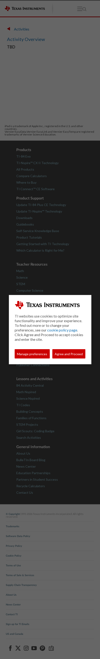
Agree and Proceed (69, 354)
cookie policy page (62, 330)
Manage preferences (32, 354)
